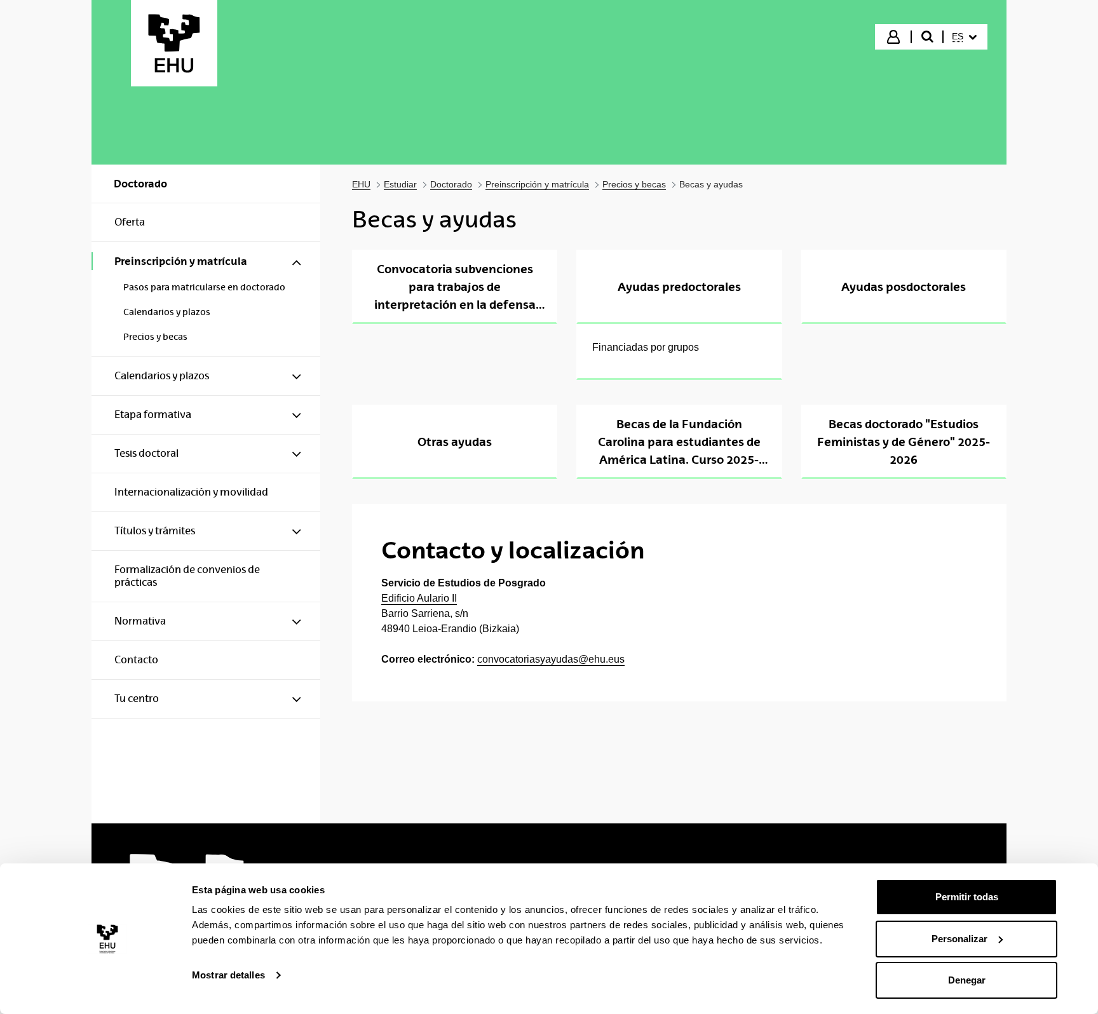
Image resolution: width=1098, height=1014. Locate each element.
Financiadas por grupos (645, 347)
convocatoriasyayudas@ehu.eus (551, 659)
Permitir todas (966, 896)
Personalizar (959, 938)
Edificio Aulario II (419, 598)
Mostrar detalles (228, 975)
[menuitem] (964, 37)
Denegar (967, 980)
